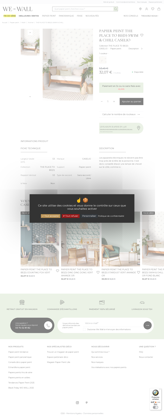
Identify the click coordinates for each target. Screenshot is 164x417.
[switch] (155, 407)
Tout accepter (51, 216)
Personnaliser (89, 216)
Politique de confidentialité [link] (111, 216)
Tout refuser (71, 216)
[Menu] (159, 389)
